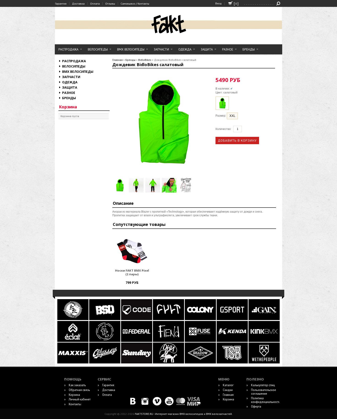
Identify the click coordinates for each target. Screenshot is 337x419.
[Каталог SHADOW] (201, 362)
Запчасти (161, 49)
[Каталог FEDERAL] (137, 341)
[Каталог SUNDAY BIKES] (137, 362)
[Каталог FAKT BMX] (105, 341)
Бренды (249, 49)
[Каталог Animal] (232, 341)
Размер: (221, 116)
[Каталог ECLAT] (73, 341)
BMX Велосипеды (130, 49)
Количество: (223, 129)
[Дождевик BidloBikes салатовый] (119, 185)
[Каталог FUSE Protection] (201, 341)
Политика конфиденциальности (265, 400)
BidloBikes (144, 60)
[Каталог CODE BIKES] (137, 319)
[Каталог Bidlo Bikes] (73, 319)
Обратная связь (79, 390)
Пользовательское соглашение (263, 392)
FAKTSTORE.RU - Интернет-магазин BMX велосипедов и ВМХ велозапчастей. (183, 414)
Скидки (228, 390)
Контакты (75, 404)
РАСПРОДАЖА (68, 49)
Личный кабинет (80, 399)
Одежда (184, 49)
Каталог (228, 385)
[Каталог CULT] (169, 319)
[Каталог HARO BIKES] (264, 319)
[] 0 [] (230, 5)
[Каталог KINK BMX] (264, 341)
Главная (117, 60)
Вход (218, 3)
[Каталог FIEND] (169, 341)
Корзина (68, 107)
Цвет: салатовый (226, 92)
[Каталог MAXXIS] (73, 362)
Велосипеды (98, 49)
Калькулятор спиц (263, 385)
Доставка (78, 3)
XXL (232, 116)
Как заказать (77, 385)
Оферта (256, 406)
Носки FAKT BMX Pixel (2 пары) (132, 272)
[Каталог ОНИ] (169, 362)
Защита (207, 49)
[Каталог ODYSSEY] (104, 362)
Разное (227, 49)
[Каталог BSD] (105, 319)
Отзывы (110, 3)
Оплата (95, 3)
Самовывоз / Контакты (135, 3)
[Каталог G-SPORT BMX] (233, 319)
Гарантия (60, 3)
